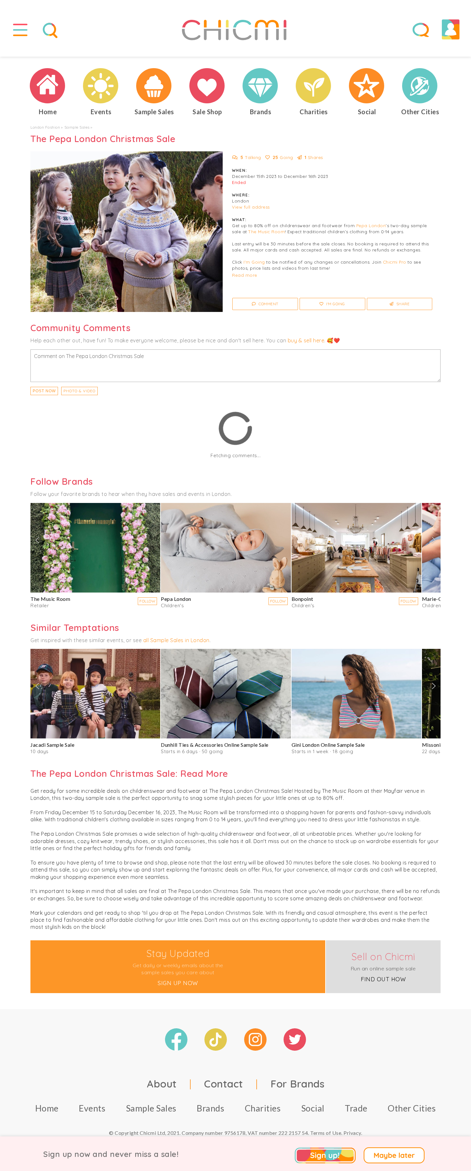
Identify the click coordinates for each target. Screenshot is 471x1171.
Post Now (44, 391)
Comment (268, 303)
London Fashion (45, 127)
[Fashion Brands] (260, 86)
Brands (210, 1108)
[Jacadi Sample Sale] (95, 693)
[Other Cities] (420, 86)
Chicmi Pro (394, 262)
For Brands (297, 1083)
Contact (223, 1083)
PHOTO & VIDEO (79, 390)
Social (313, 1108)
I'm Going (254, 262)
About (162, 1083)
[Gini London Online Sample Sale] (356, 693)
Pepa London (371, 225)
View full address (251, 207)
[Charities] (313, 86)
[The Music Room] (95, 548)
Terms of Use (325, 1133)
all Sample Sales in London (176, 640)
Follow (147, 601)
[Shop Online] (207, 86)
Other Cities (412, 1108)
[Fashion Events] (101, 86)
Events (92, 1108)
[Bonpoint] (356, 548)
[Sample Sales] (154, 86)
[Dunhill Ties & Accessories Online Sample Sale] (226, 693)
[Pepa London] (226, 548)
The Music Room (266, 231)
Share (402, 303)
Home (47, 1108)
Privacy (352, 1133)
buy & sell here (306, 340)
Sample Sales (77, 127)
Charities (263, 1108)
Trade (356, 1108)
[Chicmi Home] (47, 86)
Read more (244, 275)
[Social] (366, 86)
